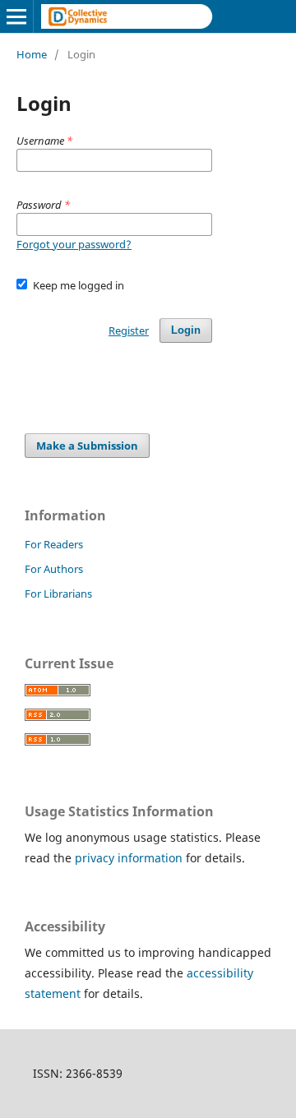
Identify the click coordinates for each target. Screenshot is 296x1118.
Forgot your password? (74, 244)
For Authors (54, 568)
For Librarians (58, 593)
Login (186, 330)
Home (31, 54)
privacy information (129, 858)
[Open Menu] (16, 16)
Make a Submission (87, 445)
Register (129, 330)
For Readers (54, 544)
